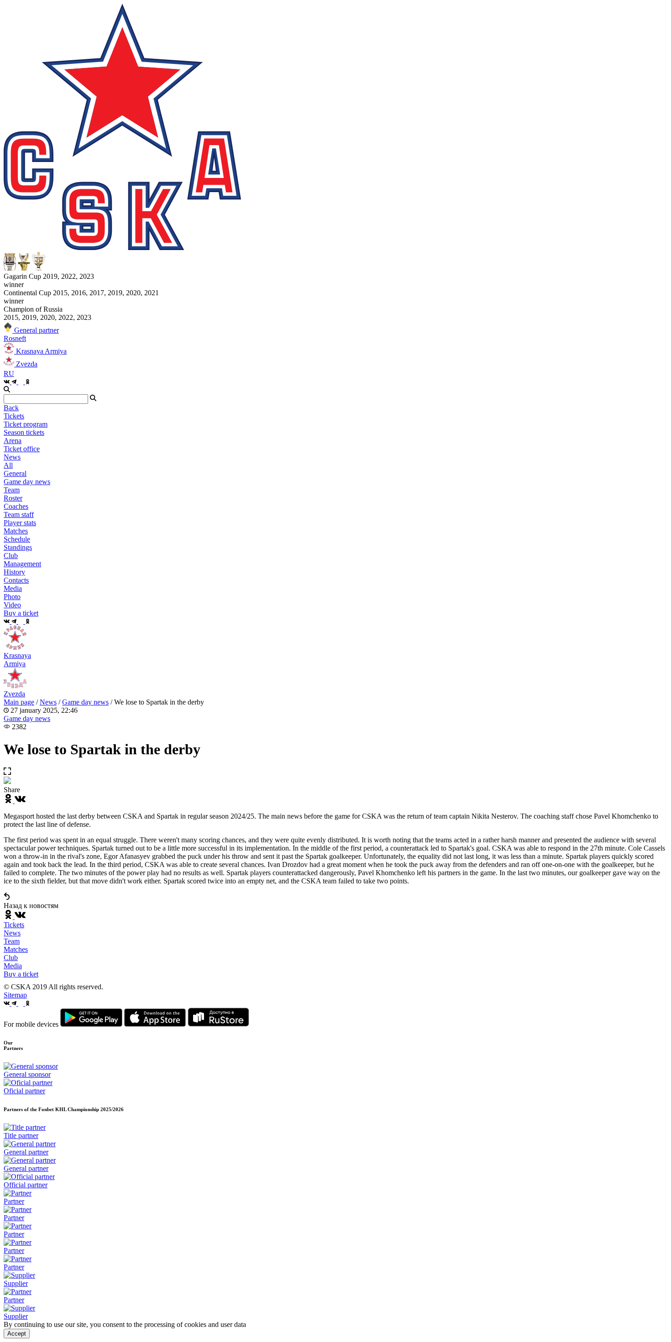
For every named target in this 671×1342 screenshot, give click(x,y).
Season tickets (24, 432)
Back (11, 408)
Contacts (16, 580)
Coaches (16, 506)
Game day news (27, 482)
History (14, 572)
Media (13, 966)
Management (22, 564)
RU (9, 373)
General (15, 473)
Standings (18, 547)
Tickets (14, 925)
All (8, 465)
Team (12, 941)
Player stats (20, 523)
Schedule (17, 539)
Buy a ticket (21, 974)
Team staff (19, 514)
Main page (19, 702)
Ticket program (25, 424)
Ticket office (22, 449)
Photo (12, 597)
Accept (16, 1333)
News (48, 702)
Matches (16, 949)
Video (12, 605)
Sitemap (15, 995)
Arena (12, 440)
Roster (13, 498)
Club (11, 957)
